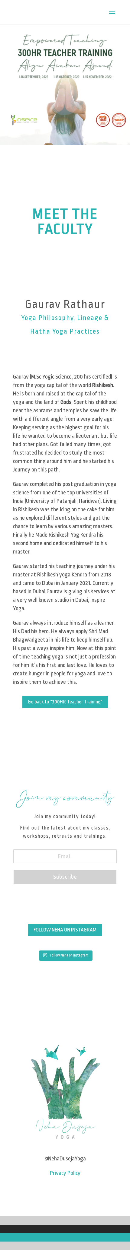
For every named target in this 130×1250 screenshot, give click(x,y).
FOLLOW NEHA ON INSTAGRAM (65, 930)
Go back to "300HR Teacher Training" (65, 702)
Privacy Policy (65, 1173)
